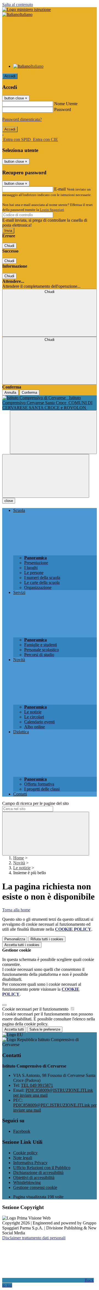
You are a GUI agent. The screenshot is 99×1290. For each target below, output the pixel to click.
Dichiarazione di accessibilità (38, 1172)
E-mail (60, 189)
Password (62, 109)
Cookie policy (25, 1152)
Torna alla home (16, 910)
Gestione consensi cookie (35, 1187)
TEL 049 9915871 (37, 1085)
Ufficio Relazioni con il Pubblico (41, 1167)
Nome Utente (66, 103)
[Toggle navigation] (45, 476)
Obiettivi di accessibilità (33, 1177)
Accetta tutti (21, 945)
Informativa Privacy (30, 1162)
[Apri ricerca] (53, 432)
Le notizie (22, 867)
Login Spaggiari (52, 210)
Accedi (9, 76)
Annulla (10, 392)
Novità (19, 862)
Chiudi (9, 246)
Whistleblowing (27, 1182)
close (8, 501)
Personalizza (14, 939)
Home (18, 858)
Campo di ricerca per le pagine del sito (35, 803)
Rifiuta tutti (47, 939)
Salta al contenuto (17, 4)
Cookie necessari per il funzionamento (36, 1009)
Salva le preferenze (44, 1029)
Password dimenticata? (22, 119)
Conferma (29, 392)
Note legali (22, 1157)
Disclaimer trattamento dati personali (33, 1237)
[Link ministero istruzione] (26, 9)
